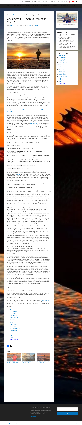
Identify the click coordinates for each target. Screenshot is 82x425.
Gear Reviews (45, 6)
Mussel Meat (13, 326)
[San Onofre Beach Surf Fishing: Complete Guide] (43, 357)
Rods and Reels (45, 1)
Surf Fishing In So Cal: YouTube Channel (67, 24)
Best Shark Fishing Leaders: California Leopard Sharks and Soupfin (67, 47)
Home (8, 6)
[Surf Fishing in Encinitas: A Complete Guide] (28, 357)
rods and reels (11, 301)
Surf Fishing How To (15, 328)
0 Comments (37, 25)
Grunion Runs (13, 313)
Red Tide (12, 322)
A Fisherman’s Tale (14, 332)
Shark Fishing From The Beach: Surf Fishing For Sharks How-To (66, 38)
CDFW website (33, 123)
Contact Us (64, 1)
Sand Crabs (13, 319)
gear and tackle (46, 300)
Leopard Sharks (13, 321)
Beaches (35, 6)
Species (55, 6)
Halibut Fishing (13, 324)
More (73, 6)
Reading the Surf (14, 330)
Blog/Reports (18, 6)
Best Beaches (13, 315)
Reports (29, 25)
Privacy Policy (33, 416)
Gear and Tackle (36, 1)
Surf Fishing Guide (55, 1)
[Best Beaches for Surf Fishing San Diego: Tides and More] (14, 357)
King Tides (12, 334)
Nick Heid (12, 25)
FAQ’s (11, 337)
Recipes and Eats (14, 317)
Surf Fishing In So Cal (9, 423)
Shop (27, 6)
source (18, 174)
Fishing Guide (64, 6)
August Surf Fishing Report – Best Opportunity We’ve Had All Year (66, 41)
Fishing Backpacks (14, 335)
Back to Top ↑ (74, 423)
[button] (76, 2)
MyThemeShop (67, 423)
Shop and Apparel (26, 1)
